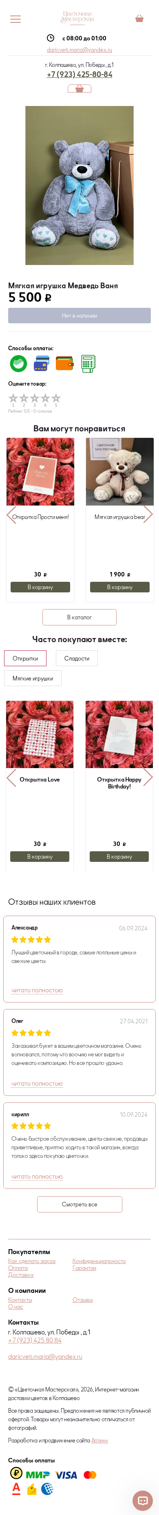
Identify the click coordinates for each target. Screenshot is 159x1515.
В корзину (40, 586)
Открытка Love (40, 779)
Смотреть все (79, 1204)
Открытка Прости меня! (40, 516)
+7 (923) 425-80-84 (80, 74)
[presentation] (11, 514)
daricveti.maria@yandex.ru (79, 49)
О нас (15, 1306)
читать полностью (37, 990)
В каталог (79, 617)
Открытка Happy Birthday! (119, 783)
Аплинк (99, 1440)
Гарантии (84, 1267)
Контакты (20, 1299)
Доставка (20, 1274)
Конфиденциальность (99, 1260)
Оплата (18, 1267)
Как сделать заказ (31, 1260)
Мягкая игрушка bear (120, 516)
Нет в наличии (79, 315)
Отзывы (83, 1299)
